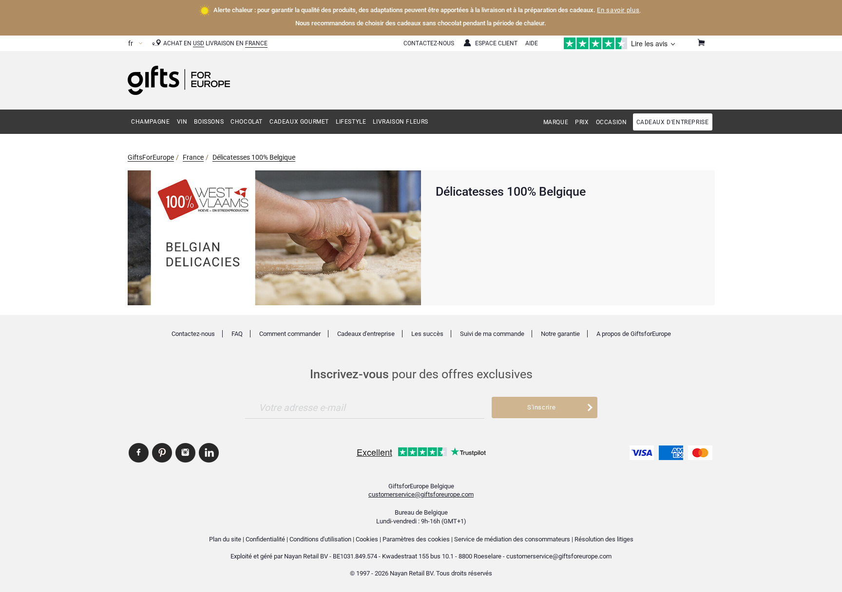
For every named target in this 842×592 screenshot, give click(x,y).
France (256, 43)
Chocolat (246, 121)
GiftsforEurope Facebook (139, 452)
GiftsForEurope (151, 157)
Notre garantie (560, 333)
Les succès (427, 333)
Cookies (367, 539)
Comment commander (290, 333)
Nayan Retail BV (306, 556)
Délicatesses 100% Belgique (253, 157)
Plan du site (225, 539)
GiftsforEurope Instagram (185, 452)
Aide (531, 43)
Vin (182, 121)
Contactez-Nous (428, 43)
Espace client (496, 43)
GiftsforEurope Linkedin (209, 452)
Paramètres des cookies (416, 539)
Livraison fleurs (400, 121)
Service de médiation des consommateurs (512, 539)
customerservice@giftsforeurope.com (421, 494)
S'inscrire (541, 407)
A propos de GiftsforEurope (633, 333)
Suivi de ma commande (492, 333)
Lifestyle (351, 121)
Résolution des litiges (603, 539)
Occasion (611, 122)
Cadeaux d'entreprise (672, 122)
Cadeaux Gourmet (299, 121)
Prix (582, 122)
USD (198, 43)
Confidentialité (265, 539)
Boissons (209, 121)
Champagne (150, 121)
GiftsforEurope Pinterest (162, 452)
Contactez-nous (193, 333)
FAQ (237, 333)
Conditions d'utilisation (320, 539)
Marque (556, 122)
